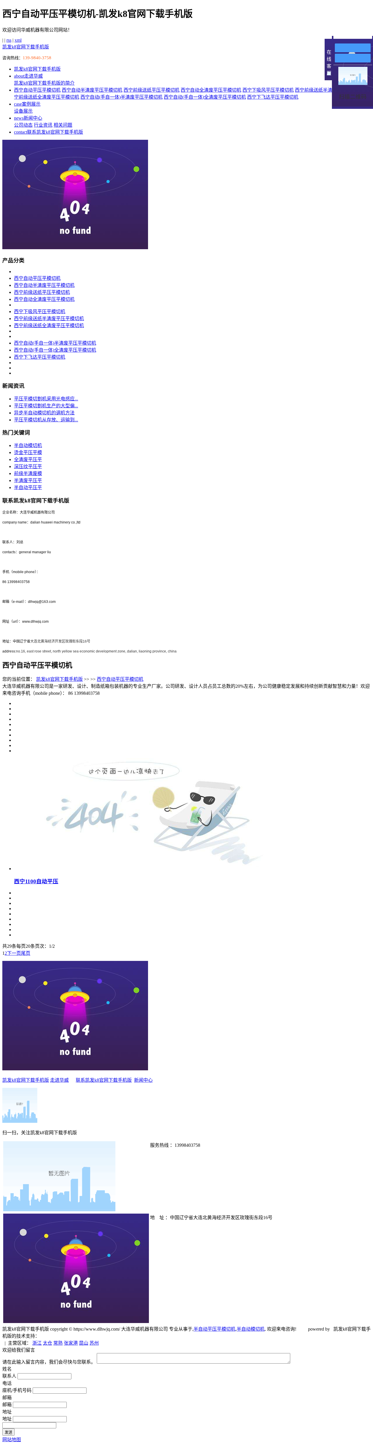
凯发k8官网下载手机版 (25, 46)
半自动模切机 (28, 445)
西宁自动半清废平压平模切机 (92, 90)
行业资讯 (43, 125)
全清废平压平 (28, 459)
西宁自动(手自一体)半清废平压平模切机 (121, 97)
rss (8, 40)
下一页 (14, 953)
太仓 (47, 1343)
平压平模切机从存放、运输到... (46, 419)
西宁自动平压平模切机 (37, 90)
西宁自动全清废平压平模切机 (211, 90)
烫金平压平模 (28, 452)
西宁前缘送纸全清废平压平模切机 (49, 325)
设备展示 (23, 111)
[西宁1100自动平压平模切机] (145, 868)
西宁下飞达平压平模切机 (272, 97)
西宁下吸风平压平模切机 (268, 90)
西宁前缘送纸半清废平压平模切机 (49, 318)
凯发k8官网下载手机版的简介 (44, 83)
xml (18, 40)
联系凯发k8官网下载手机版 (48, 132)
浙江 (37, 1343)
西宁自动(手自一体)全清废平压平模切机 (205, 97)
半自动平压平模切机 (214, 1329)
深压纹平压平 (28, 466)
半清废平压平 (28, 480)
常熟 (58, 1343)
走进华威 (28, 76)
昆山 (83, 1343)
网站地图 (11, 1439)
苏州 (94, 1343)
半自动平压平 (28, 487)
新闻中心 (28, 118)
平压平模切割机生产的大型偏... (46, 405)
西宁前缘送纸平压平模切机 (152, 90)
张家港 (71, 1343)
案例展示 (27, 104)
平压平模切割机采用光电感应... (46, 398)
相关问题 (63, 125)
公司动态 (23, 125)
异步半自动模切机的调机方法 (44, 412)
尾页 (25, 953)
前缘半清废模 (28, 473)
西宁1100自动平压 (36, 881)
